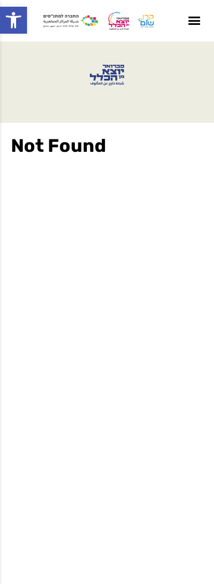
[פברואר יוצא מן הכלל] (107, 75)
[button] (13, 20)
